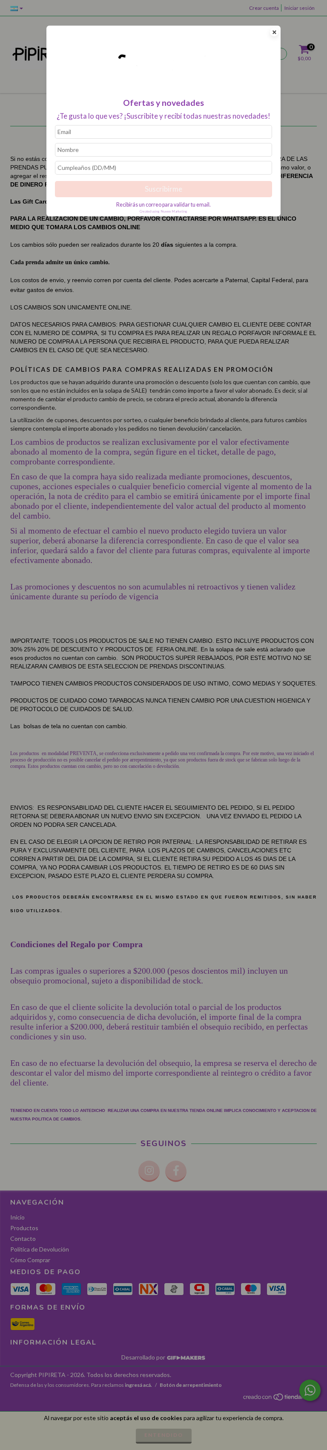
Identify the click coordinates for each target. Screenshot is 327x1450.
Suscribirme (163, 188)
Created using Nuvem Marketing (163, 211)
